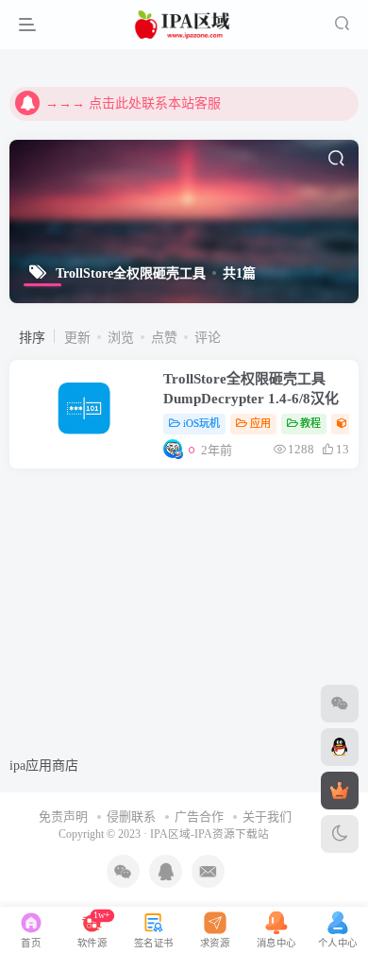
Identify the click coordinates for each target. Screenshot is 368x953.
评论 (207, 338)
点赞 (164, 338)
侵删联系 (131, 816)
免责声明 (63, 816)
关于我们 (267, 816)
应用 (260, 423)
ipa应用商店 (43, 765)
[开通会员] (340, 790)
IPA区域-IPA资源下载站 (209, 834)
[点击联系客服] (340, 704)
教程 (310, 423)
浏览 (121, 338)
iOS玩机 (201, 423)
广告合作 (199, 816)
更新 (77, 338)
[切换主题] (340, 834)
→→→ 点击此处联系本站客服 (133, 103)
